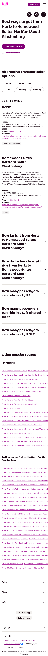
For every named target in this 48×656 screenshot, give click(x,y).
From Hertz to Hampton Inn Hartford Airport (20, 379)
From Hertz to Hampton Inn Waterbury (18, 433)
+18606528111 (13, 200)
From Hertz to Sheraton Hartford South (18, 400)
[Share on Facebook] (36, 14)
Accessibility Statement (28, 641)
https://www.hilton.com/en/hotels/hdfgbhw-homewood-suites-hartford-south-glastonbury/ (22, 206)
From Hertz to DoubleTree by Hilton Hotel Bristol (22, 441)
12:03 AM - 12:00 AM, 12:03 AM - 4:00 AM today (22, 124)
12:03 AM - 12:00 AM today (14, 193)
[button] (44, 4)
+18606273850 (14, 131)
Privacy (14, 641)
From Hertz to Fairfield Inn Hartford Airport (19, 404)
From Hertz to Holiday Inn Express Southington (21, 391)
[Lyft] (5, 4)
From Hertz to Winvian (11, 408)
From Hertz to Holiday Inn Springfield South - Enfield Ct (24, 437)
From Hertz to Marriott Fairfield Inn (16, 396)
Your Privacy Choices (12, 644)
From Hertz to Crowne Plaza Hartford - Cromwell (22, 425)
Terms (6, 641)
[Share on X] (29, 14)
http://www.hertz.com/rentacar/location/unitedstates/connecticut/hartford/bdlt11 (24, 137)
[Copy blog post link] (43, 14)
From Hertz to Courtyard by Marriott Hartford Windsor (24, 387)
